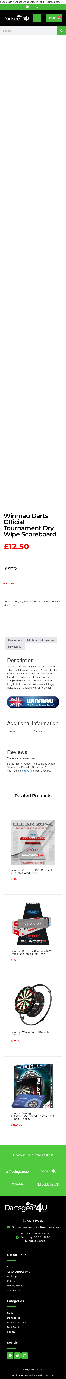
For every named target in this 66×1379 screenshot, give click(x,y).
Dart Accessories (17, 1322)
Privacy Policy (15, 1285)
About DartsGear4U (18, 1271)
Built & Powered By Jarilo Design (33, 1375)
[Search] (61, 30)
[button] (37, 18)
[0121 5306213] (37, 6)
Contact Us (13, 1290)
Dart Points (13, 1327)
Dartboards (13, 1317)
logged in (27, 770)
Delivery (12, 1276)
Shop (10, 1267)
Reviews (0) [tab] (15, 646)
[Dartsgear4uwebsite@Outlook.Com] (29, 6)
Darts (10, 1313)
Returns (11, 1281)
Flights (11, 1331)
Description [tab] (15, 640)
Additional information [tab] (40, 640)
